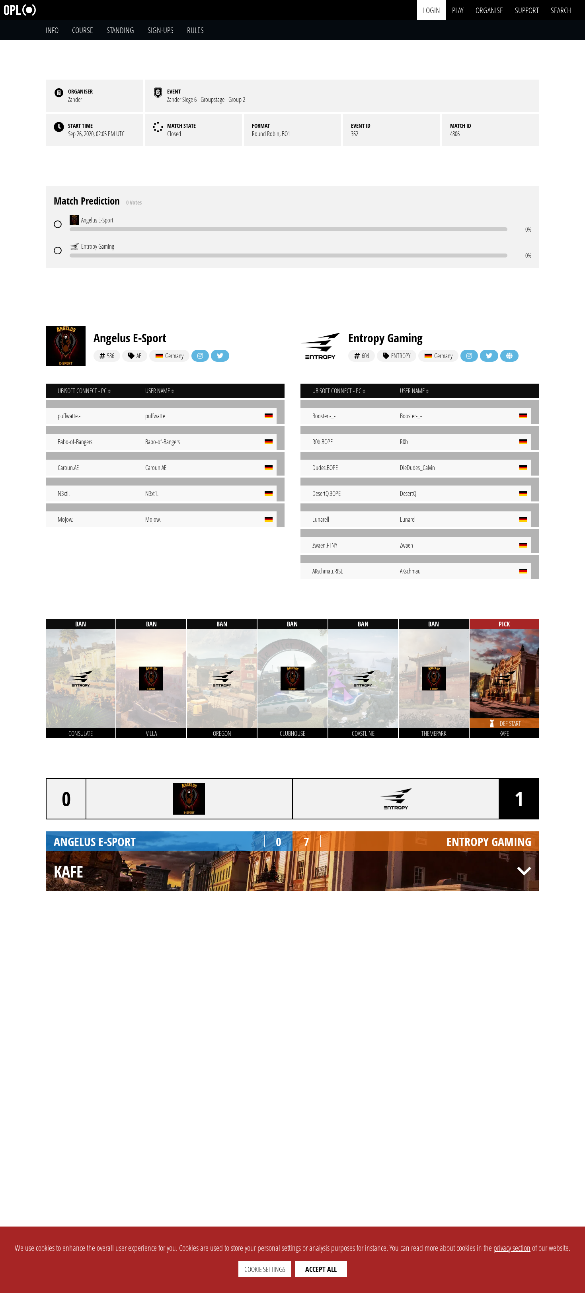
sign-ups (161, 30)
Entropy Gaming (385, 338)
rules (195, 30)
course (82, 30)
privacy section (511, 1247)
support (527, 9)
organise (489, 9)
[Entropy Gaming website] (509, 356)
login (431, 9)
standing (120, 30)
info (52, 30)
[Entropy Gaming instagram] (469, 356)
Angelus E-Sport (130, 338)
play (458, 9)
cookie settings (264, 1269)
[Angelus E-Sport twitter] (220, 356)
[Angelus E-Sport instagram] (200, 356)
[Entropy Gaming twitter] (489, 356)
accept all (321, 1269)
